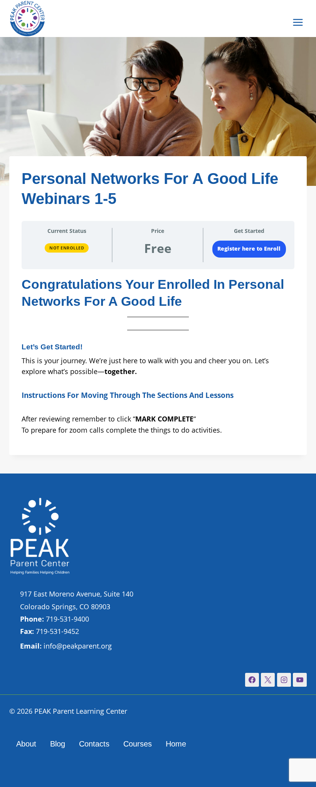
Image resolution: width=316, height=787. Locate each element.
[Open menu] (298, 22)
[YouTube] (300, 680)
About (26, 744)
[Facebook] (252, 680)
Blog (57, 744)
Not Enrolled (66, 248)
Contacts (94, 744)
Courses (137, 744)
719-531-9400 (54, 619)
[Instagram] (284, 680)
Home (176, 744)
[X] (268, 680)
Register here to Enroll (249, 248)
